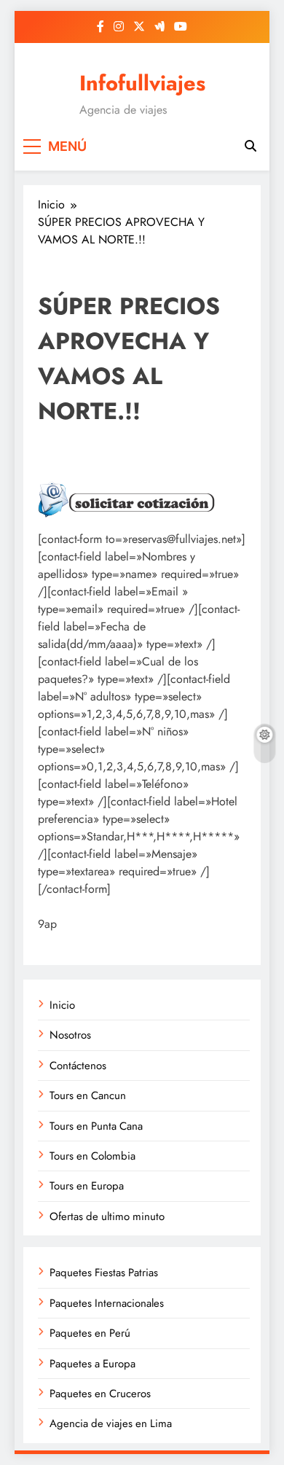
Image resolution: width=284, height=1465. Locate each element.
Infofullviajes (142, 83)
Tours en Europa (87, 1186)
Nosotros (70, 1035)
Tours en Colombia (92, 1156)
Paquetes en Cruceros (100, 1394)
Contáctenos (78, 1066)
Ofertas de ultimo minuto (107, 1216)
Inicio (62, 1005)
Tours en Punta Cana (96, 1126)
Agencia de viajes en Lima (111, 1423)
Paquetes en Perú (90, 1333)
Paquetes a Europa (92, 1364)
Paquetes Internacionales (107, 1303)
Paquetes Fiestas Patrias (104, 1273)
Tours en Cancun (88, 1095)
